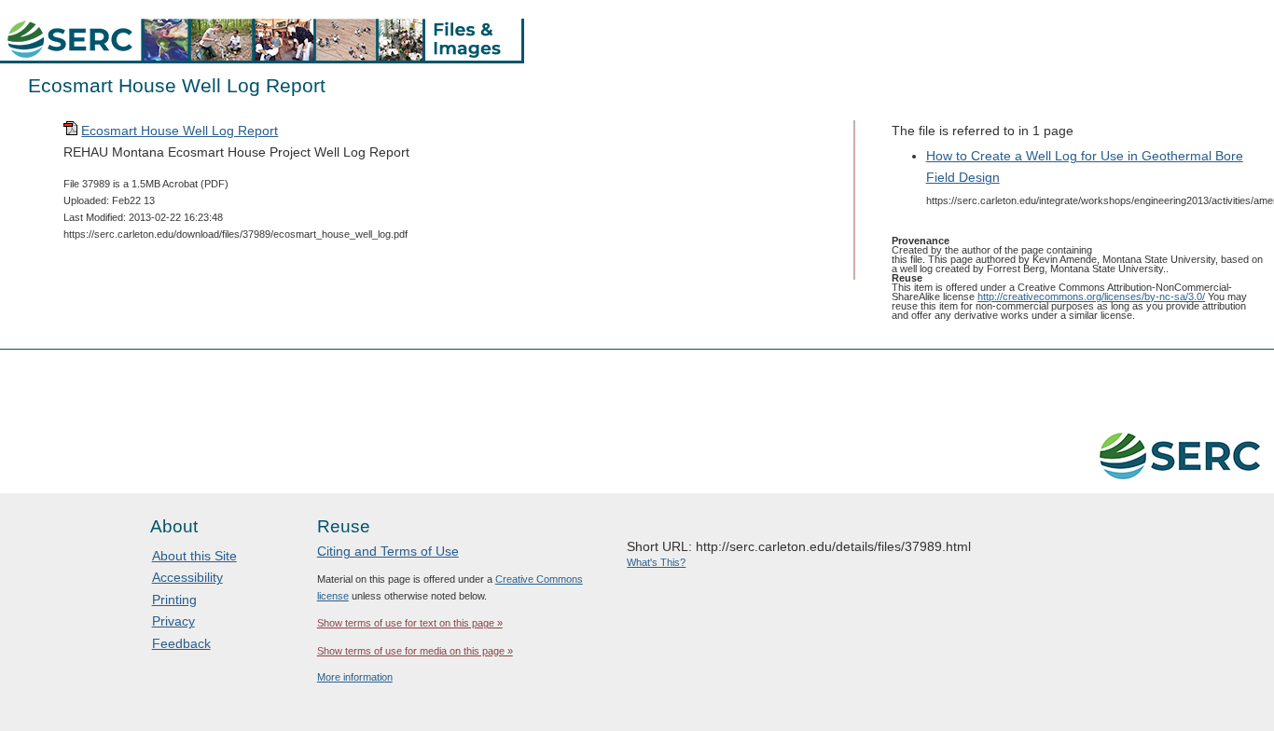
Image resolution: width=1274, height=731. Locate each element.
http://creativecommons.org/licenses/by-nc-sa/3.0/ (1091, 296)
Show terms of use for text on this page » (410, 622)
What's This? (656, 562)
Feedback (181, 643)
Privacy (173, 621)
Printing (174, 599)
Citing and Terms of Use (388, 551)
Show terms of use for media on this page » (415, 650)
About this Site (194, 555)
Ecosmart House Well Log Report (179, 130)
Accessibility (187, 577)
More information (355, 677)
